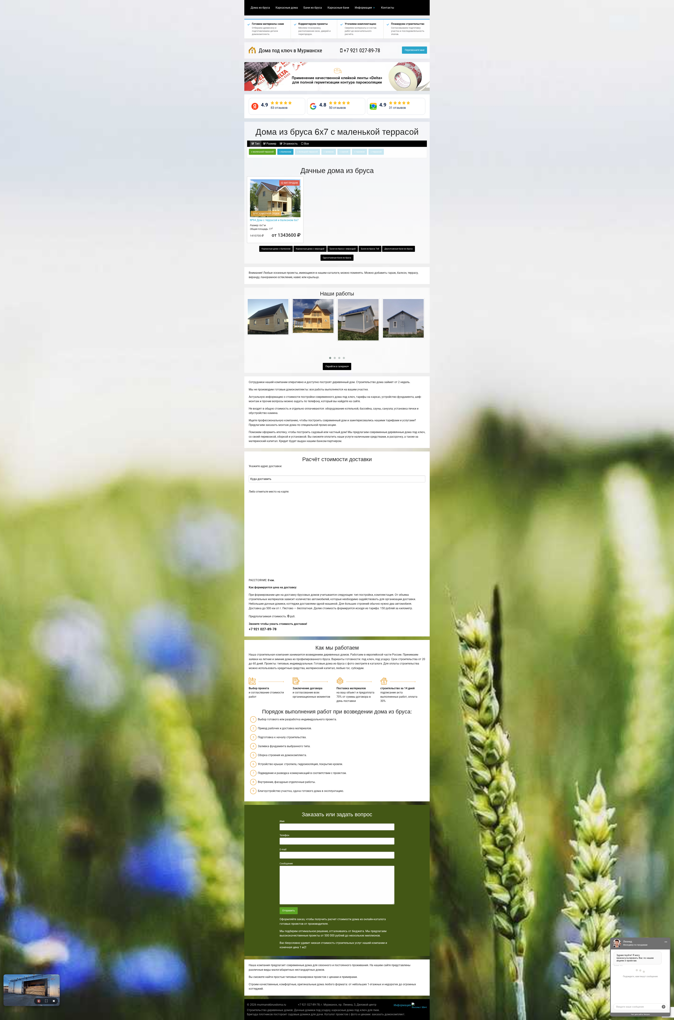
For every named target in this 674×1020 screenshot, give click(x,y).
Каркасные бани (338, 7)
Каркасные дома (287, 7)
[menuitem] (260, 7)
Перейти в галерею (336, 366)
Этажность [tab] (290, 143)
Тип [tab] (257, 143)
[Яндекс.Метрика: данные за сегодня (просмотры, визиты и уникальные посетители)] (419, 1005)
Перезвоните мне (414, 50)
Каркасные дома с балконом (276, 249)
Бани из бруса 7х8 (370, 249)
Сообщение (286, 863)
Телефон (284, 835)
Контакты (387, 7)
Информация (363, 7)
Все (306, 143)
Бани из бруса (312, 7)
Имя (282, 821)
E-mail (283, 849)
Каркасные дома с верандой (310, 249)
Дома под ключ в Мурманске (289, 50)
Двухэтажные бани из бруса (398, 249)
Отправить (288, 910)
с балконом (285, 152)
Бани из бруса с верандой (343, 249)
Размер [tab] (271, 143)
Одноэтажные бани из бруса (337, 258)
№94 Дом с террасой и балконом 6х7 (274, 220)
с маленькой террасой (262, 152)
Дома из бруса (260, 7)
